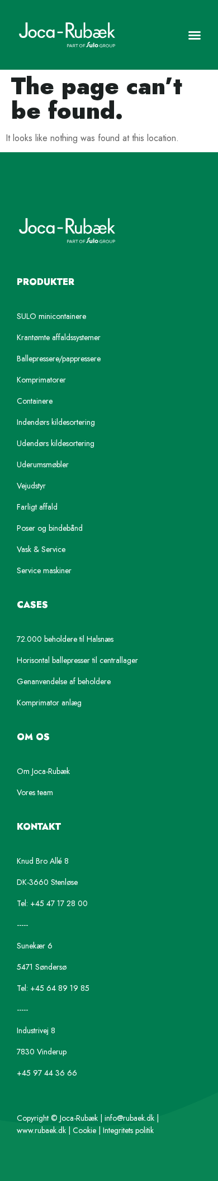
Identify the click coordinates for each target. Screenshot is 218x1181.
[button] (194, 35)
